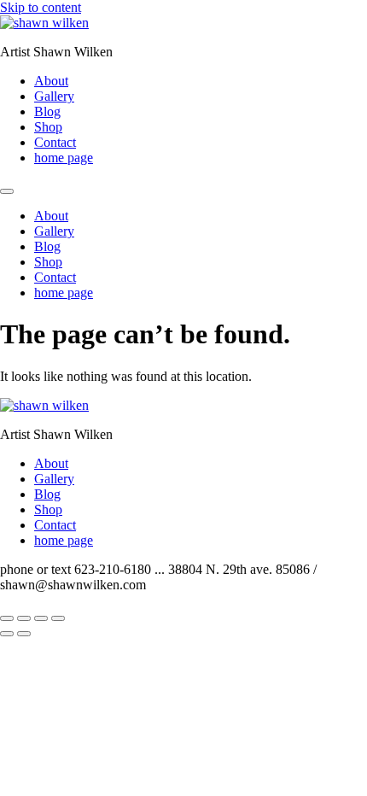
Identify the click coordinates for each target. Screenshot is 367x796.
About (51, 80)
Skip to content (40, 7)
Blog (47, 111)
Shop (48, 127)
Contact (55, 142)
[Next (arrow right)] (24, 633)
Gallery (54, 96)
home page (63, 157)
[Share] (41, 618)
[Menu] (7, 191)
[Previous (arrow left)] (7, 633)
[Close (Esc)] (58, 618)
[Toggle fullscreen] (24, 618)
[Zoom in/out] (7, 618)
